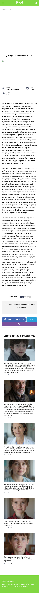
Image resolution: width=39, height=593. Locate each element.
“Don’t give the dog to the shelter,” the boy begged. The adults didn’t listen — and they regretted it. (18, 559)
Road (19, 2)
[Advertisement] (19, 32)
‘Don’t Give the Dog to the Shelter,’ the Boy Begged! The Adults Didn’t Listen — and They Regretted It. (18, 523)
